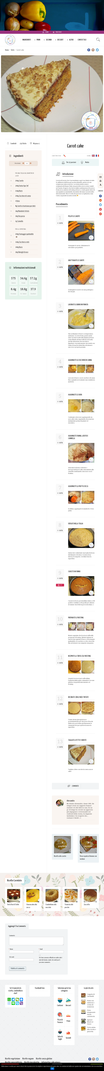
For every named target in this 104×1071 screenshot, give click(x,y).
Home (7, 50)
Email (41, 949)
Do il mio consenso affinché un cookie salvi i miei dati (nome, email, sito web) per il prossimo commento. (50, 960)
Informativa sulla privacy (51, 1062)
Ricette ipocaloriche (31, 1062)
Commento (75, 786)
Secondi (49, 40)
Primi (38, 40)
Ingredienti (26, 40)
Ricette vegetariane (12, 1059)
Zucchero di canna (25, 196)
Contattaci (82, 40)
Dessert (60, 40)
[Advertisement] (52, 15)
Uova (18, 201)
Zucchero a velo (24, 242)
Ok (52, 1068)
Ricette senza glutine (44, 1059)
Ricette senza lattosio (13, 1062)
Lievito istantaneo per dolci (26, 206)
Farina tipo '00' (24, 186)
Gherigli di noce (23, 252)
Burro (20, 191)
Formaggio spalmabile (26, 234)
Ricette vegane (28, 1059)
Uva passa (21, 216)
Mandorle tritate (23, 211)
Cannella (20, 221)
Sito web (11, 957)
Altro (71, 40)
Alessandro (70, 801)
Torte (12, 50)
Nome (11, 949)
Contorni (60, 1005)
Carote (21, 181)
